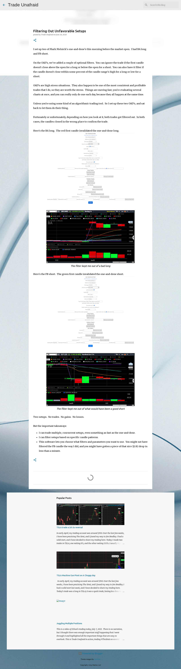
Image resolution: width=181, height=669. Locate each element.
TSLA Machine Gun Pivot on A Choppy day (76, 575)
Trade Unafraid (23, 4)
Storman (97, 659)
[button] (35, 40)
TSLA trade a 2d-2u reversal (70, 527)
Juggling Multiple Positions (69, 623)
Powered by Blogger (92, 653)
